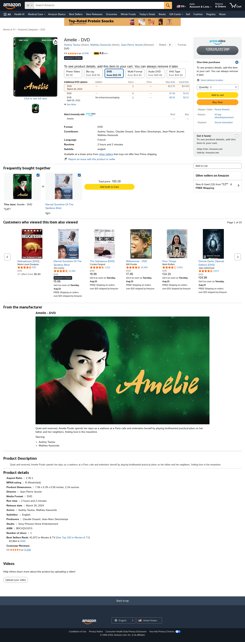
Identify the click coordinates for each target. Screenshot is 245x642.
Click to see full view (35, 98)
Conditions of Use (77, 631)
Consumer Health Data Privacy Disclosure (126, 631)
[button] (7, 14)
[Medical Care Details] (44, 14)
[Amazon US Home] (89, 622)
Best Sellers (76, 14)
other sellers (106, 154)
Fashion (198, 14)
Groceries (111, 14)
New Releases (94, 14)
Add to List (201, 165)
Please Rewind (222, 109)
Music (222, 14)
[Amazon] (12, 5)
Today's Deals (147, 14)
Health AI (19, 14)
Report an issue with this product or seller (91, 159)
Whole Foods (128, 14)
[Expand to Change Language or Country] (185, 6)
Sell (188, 14)
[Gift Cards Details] (182, 14)
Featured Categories (28, 29)
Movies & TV (9, 29)
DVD (43, 29)
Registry (211, 14)
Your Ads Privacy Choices (161, 631)
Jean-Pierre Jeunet (132, 44)
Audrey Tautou (72, 44)
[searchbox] (99, 5)
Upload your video (15, 579)
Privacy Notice (96, 631)
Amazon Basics (56, 14)
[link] (63, 186)
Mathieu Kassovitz (100, 44)
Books (162, 14)
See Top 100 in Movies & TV (73, 537)
